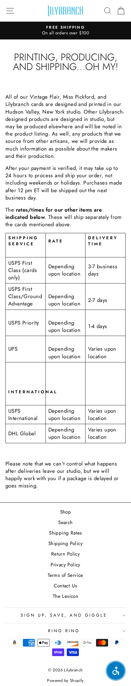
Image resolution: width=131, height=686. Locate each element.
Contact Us (65, 585)
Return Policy (65, 553)
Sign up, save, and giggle (64, 615)
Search (65, 522)
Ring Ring (64, 631)
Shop (65, 511)
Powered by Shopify (65, 680)
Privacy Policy (65, 564)
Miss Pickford (78, 97)
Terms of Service (65, 575)
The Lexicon (66, 596)
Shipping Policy (65, 543)
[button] (116, 671)
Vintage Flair (44, 97)
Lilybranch (17, 104)
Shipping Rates (65, 532)
